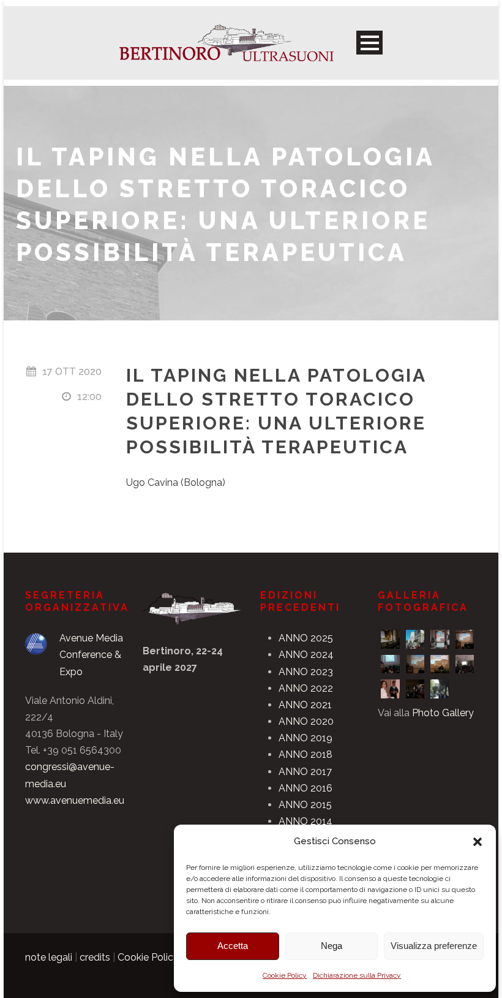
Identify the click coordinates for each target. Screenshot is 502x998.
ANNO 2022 (306, 688)
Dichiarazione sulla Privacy (357, 975)
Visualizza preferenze (434, 945)
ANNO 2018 (305, 754)
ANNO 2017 (305, 771)
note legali (48, 957)
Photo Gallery (443, 713)
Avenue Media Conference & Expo (91, 654)
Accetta (232, 945)
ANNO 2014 (305, 821)
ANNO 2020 (306, 721)
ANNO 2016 (305, 788)
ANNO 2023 (306, 672)
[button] (477, 842)
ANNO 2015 (305, 805)
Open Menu (369, 43)
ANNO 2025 (306, 638)
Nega (331, 945)
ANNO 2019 (305, 738)
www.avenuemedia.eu (74, 800)
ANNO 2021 (305, 705)
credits (95, 957)
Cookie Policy (285, 975)
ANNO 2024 (306, 654)
